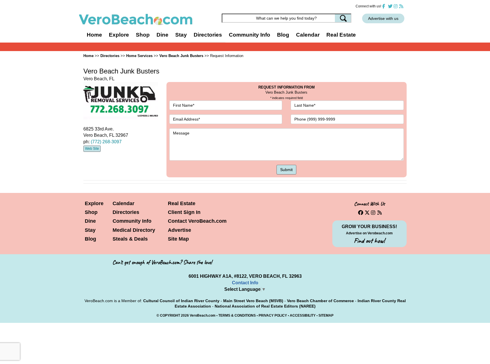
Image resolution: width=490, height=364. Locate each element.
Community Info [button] (249, 35)
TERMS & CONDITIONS (237, 315)
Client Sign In (184, 212)
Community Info (132, 221)
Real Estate (341, 35)
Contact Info (245, 282)
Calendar (308, 35)
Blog (283, 35)
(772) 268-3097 (106, 141)
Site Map (178, 239)
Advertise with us (383, 18)
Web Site (92, 149)
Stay (90, 230)
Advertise (179, 230)
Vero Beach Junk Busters (181, 56)
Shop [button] (143, 35)
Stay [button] (181, 35)
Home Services (139, 56)
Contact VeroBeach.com (197, 221)
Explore (94, 203)
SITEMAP (325, 315)
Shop (91, 212)
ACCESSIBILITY (303, 315)
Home (94, 35)
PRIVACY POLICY (273, 315)
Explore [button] (119, 35)
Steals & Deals (130, 239)
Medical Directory (134, 230)
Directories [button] (208, 35)
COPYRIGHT (170, 315)
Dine (162, 35)
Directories (126, 212)
